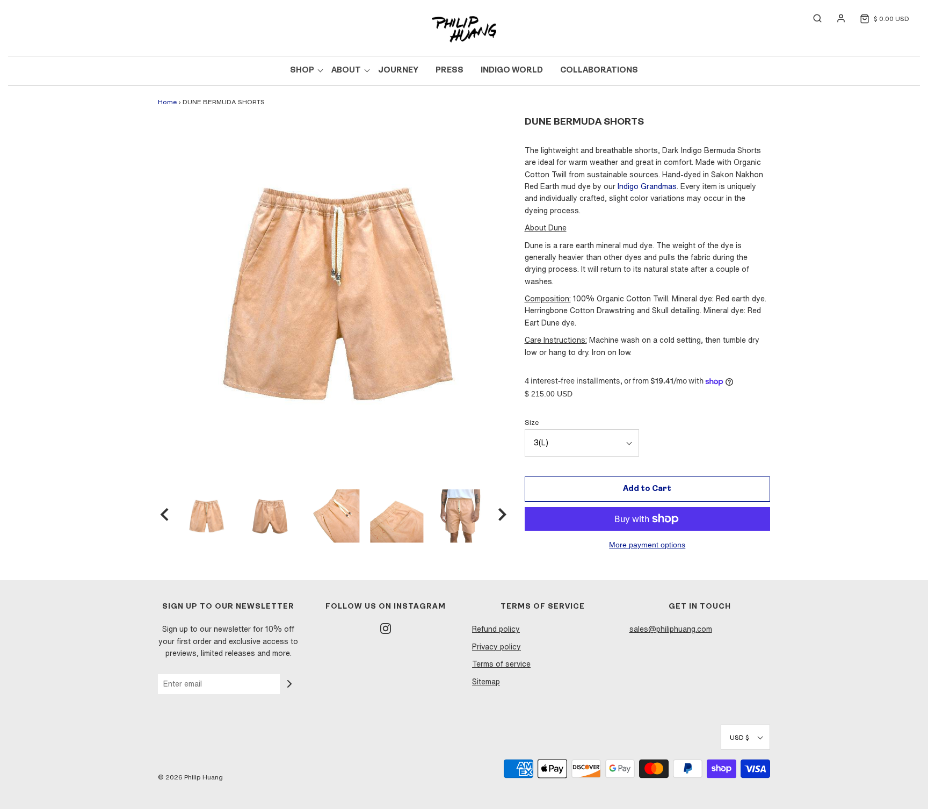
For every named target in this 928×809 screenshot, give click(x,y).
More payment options (647, 545)
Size (532, 422)
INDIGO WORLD (512, 71)
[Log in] (835, 18)
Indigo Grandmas (647, 186)
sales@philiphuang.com (670, 629)
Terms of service (501, 664)
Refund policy (496, 629)
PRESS (449, 71)
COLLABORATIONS (599, 71)
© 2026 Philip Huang (190, 777)
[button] (164, 516)
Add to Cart (647, 489)
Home (167, 101)
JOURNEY (398, 71)
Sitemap (486, 681)
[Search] (812, 18)
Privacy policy (496, 647)
